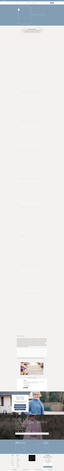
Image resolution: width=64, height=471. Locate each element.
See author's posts (27, 385)
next (46, 443)
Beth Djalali (24, 380)
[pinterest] (3, 0)
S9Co (50, 469)
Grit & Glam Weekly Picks (33, 431)
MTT (51, 469)
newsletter (59, 0)
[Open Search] (62, 0)
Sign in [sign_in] (31, 0)
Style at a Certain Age (39, 14)
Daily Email (20, 431)
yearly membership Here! (20, 409)
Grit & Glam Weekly (25, 431)
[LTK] (5, 0)
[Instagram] (1, 0)
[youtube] (4, 0)
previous (20, 443)
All (16, 431)
